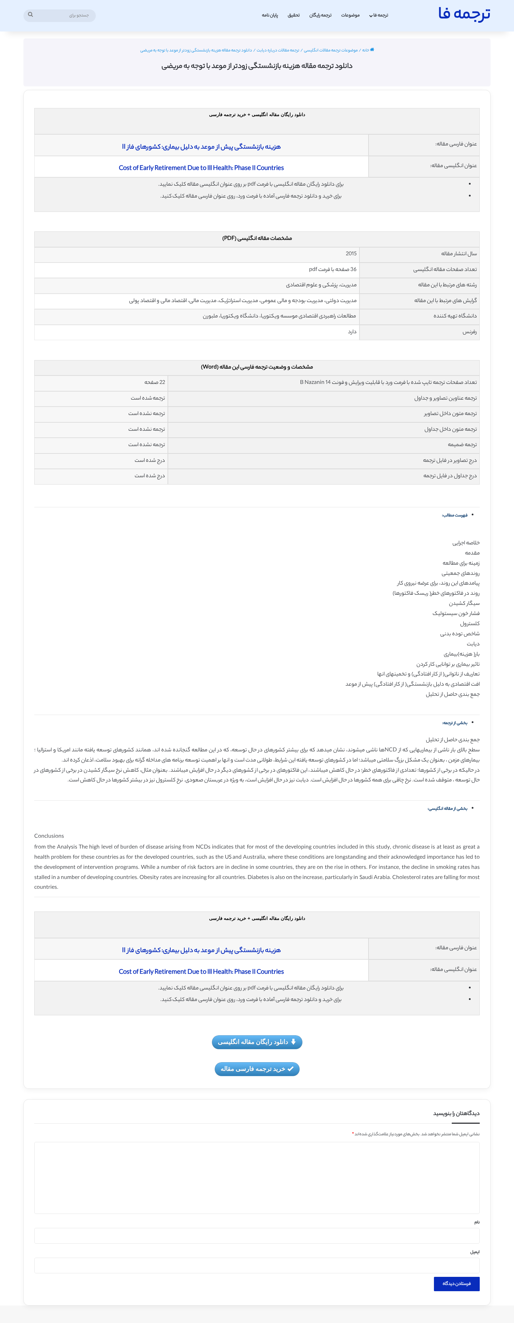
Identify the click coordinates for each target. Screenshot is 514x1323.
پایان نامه (270, 15)
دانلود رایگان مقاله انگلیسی (253, 1041)
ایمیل (475, 1252)
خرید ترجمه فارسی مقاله (253, 1068)
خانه (366, 50)
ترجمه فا (380, 15)
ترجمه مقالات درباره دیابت (278, 50)
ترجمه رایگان (320, 15)
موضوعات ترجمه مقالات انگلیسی (331, 50)
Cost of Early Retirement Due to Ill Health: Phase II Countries (201, 169)
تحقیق (294, 15)
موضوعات (350, 15)
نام (477, 1222)
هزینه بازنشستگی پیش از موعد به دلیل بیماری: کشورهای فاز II (201, 147)
